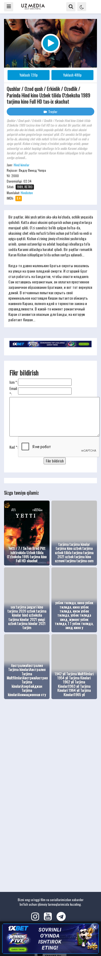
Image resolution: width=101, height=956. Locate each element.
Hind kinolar (21, 165)
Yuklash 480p (72, 75)
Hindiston (27, 192)
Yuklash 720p (28, 75)
